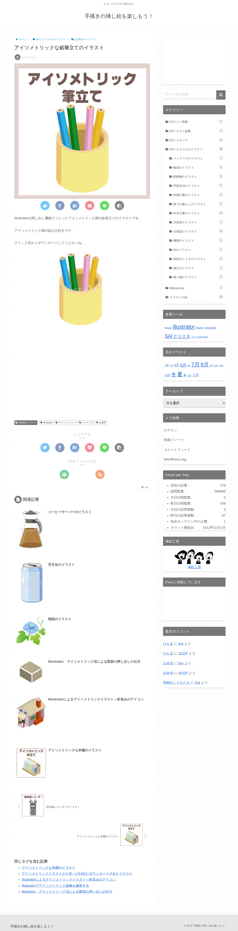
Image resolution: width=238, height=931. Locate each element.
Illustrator (47, 422)
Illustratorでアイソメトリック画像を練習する (55, 886)
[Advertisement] (82, 383)
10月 (216, 365)
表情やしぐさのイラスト (197, 259)
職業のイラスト (197, 240)
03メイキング (196, 140)
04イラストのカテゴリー (196, 149)
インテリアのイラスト (197, 158)
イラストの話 (196, 297)
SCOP (183, 653)
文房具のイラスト (27, 422)
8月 (205, 364)
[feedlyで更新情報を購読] (64, 474)
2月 (167, 365)
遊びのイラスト (197, 268)
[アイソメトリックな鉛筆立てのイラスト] (74, 205)
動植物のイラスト (197, 176)
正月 (189, 375)
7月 (195, 364)
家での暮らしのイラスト (197, 204)
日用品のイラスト (197, 231)
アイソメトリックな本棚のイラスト (48, 867)
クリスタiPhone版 (199, 337)
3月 (171, 365)
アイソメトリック (67, 422)
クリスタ (181, 336)
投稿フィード (174, 440)
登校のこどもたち (176, 682)
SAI (168, 336)
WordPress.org (175, 459)
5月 (183, 365)
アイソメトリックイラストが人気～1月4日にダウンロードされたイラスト (77, 873)
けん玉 (168, 643)
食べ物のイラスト (197, 277)
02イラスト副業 (196, 131)
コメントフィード (177, 450)
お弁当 (168, 663)
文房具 (102, 422)
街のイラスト (197, 249)
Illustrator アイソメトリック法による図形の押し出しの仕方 (67, 892)
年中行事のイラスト (197, 213)
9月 (211, 365)
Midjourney (196, 288)
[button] (221, 95)
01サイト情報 (196, 121)
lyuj (180, 643)
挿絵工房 (194, 567)
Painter (200, 327)
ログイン (170, 430)
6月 (188, 365)
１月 (195, 375)
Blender (168, 328)
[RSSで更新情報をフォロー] (100, 474)
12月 (168, 375)
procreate (210, 327)
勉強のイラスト (197, 167)
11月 (221, 365)
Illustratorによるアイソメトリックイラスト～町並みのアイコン (69, 880)
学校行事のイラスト (197, 195)
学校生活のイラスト (197, 185)
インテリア (87, 422)
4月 (176, 365)
